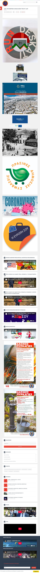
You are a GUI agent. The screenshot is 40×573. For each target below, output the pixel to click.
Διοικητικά (5, 471)
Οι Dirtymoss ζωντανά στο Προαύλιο (15, 497)
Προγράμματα (11, 471)
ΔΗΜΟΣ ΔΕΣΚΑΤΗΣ (24, 469)
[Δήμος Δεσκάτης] (5, 3)
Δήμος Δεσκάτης (6, 454)
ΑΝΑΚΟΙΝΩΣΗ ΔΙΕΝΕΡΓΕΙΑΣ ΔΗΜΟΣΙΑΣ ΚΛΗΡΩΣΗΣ (17, 488)
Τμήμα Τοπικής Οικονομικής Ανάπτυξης (10, 461)
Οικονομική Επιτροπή (7, 459)
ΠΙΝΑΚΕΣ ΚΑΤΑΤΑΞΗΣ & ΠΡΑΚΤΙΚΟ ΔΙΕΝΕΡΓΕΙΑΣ (17, 484)
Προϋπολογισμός (16, 471)
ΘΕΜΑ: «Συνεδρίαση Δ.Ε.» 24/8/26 (14, 479)
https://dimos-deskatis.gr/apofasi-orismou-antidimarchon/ (12, 469)
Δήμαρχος (29, 469)
